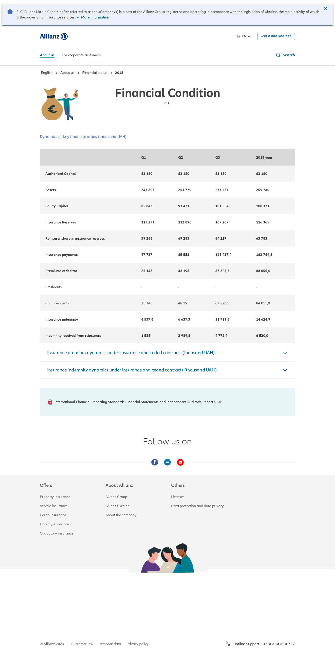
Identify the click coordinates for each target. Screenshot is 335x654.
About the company (121, 515)
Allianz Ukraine (117, 506)
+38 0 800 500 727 (278, 644)
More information (94, 17)
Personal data (110, 644)
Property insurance (55, 497)
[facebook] (154, 462)
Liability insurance (54, 524)
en (244, 36)
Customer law (82, 644)
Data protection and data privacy (197, 506)
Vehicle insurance (53, 506)
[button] (326, 9)
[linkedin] (167, 462)
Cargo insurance (53, 515)
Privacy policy (137, 644)
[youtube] (180, 462)
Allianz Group (116, 497)
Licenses (177, 497)
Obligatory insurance (56, 533)
